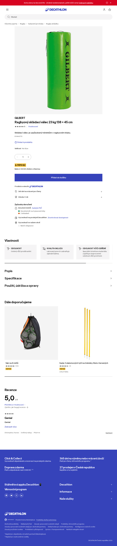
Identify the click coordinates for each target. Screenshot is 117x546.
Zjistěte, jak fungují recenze (15, 407)
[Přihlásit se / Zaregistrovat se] (104, 9)
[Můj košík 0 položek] (109, 9)
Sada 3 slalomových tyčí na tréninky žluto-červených (83, 363)
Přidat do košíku (58, 177)
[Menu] (7, 9)
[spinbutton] (23, 157)
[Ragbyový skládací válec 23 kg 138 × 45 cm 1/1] (58, 70)
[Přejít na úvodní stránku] (55, 9)
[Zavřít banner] (110, 3)
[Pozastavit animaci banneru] (107, 3)
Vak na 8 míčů (11, 363)
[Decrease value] (17, 157)
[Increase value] (28, 157)
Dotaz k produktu (24, 142)
